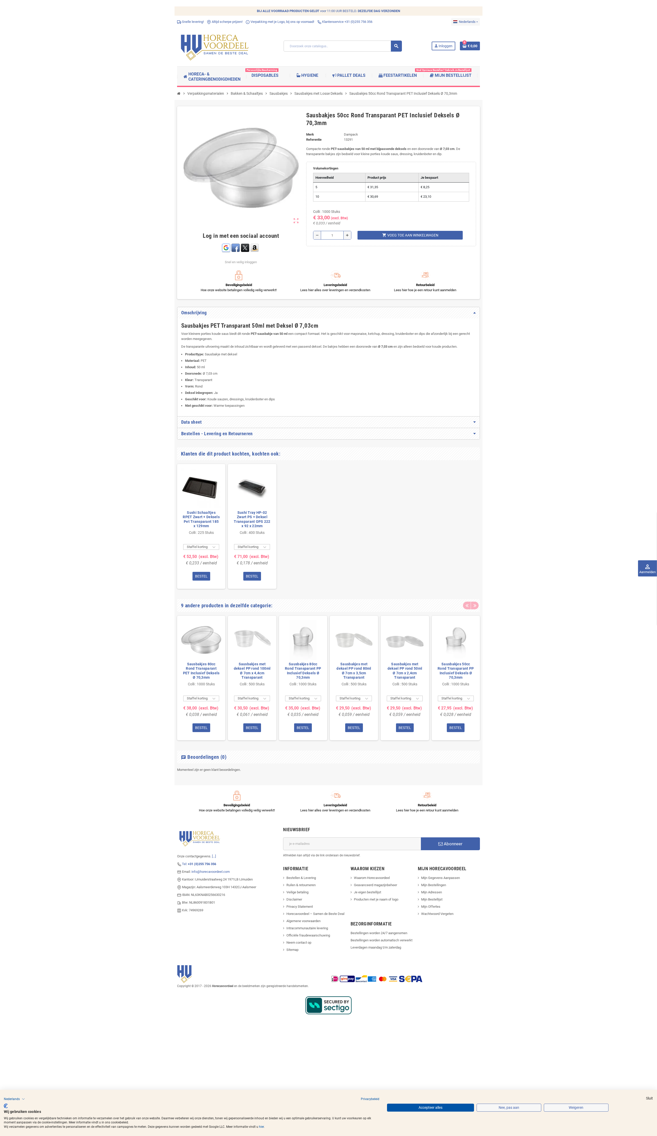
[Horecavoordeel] (215, 46)
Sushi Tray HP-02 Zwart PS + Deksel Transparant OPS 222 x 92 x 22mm (252, 519)
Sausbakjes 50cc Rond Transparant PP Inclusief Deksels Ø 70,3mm (456, 671)
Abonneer (452, 843)
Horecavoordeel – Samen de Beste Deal (315, 914)
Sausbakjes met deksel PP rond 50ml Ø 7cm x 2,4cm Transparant (405, 671)
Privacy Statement (299, 906)
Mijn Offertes (430, 906)
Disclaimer (294, 899)
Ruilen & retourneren (301, 885)
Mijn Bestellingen (433, 885)
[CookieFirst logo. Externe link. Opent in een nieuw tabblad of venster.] (6, 1106)
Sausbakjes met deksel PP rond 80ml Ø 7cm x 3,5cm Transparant (353, 671)
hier (261, 1127)
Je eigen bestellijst (367, 892)
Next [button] (475, 605)
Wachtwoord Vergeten (437, 914)
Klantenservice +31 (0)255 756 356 (346, 22)
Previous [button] (467, 605)
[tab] (328, 312)
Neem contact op (298, 942)
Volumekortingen (325, 168)
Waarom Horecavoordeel (372, 878)
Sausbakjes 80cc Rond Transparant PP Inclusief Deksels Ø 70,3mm (303, 671)
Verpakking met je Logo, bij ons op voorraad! (282, 22)
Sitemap (292, 950)
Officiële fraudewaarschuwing (308, 935)
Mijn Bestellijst (431, 899)
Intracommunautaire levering (307, 928)
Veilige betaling (297, 892)
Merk (310, 134)
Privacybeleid (370, 1099)
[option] (201, 526)
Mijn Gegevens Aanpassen (440, 878)
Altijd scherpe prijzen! (227, 22)
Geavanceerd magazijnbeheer (375, 885)
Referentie (314, 139)
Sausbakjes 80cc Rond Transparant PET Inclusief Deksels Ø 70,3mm (201, 671)
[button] (14, 1099)
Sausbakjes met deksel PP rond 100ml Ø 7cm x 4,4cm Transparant (252, 671)
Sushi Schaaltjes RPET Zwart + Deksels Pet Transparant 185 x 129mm (201, 519)
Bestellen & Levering (301, 878)
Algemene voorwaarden (303, 921)
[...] (214, 856)
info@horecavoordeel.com (210, 872)
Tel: (199, 864)
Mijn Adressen (431, 892)
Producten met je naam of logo (376, 899)
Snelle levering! (192, 22)
